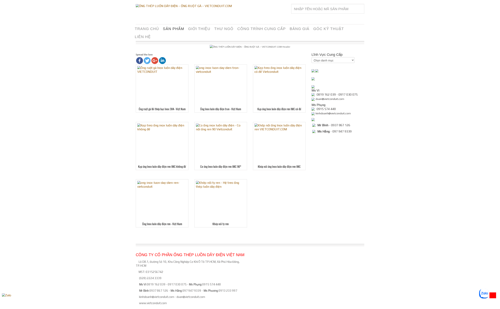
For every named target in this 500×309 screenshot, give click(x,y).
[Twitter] (147, 60)
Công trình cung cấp (261, 29)
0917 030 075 (177, 284)
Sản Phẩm (173, 29)
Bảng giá (299, 29)
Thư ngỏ (223, 29)
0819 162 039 (156, 284)
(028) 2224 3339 (150, 278)
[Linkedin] (162, 60)
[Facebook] (139, 60)
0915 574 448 (211, 284)
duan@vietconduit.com (191, 296)
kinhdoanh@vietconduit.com (156, 296)
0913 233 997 (228, 290)
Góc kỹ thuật (328, 29)
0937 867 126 (158, 290)
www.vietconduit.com (153, 303)
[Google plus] (154, 60)
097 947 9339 (191, 290)
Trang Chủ (147, 29)
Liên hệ (143, 37)
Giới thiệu (199, 29)
